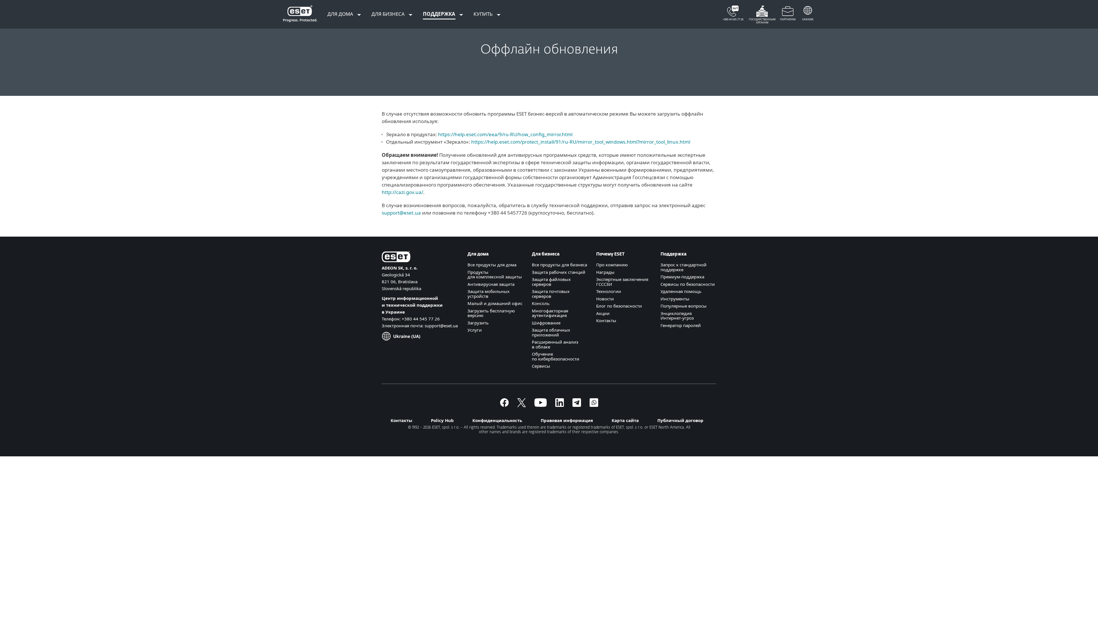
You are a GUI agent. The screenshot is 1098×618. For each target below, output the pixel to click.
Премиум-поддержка (682, 277)
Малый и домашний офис (495, 303)
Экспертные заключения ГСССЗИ (622, 281)
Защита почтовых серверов (551, 293)
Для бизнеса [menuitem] (388, 14)
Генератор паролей (681, 325)
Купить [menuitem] (484, 14)
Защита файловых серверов (551, 281)
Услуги (475, 330)
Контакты (606, 320)
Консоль (541, 303)
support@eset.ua (401, 212)
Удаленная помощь (681, 291)
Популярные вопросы (684, 306)
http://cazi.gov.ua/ (402, 192)
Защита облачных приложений (551, 332)
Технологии (608, 291)
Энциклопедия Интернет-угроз (677, 315)
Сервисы (541, 366)
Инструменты (675, 299)
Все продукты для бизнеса (559, 265)
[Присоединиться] (594, 405)
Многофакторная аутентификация (550, 313)
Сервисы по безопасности (688, 284)
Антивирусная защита (491, 284)
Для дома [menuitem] (340, 14)
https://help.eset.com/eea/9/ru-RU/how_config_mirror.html (505, 134)
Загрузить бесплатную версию (491, 313)
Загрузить (478, 323)
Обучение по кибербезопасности (555, 356)
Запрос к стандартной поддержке (684, 267)
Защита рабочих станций (558, 272)
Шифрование (546, 323)
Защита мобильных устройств (489, 293)
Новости (605, 299)
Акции (603, 313)
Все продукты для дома (492, 265)
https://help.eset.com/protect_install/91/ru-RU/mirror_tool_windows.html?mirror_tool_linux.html (580, 141)
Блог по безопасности (619, 306)
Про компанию (612, 265)
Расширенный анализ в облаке (555, 344)
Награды (605, 272)
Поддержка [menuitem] (439, 14)
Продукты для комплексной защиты (495, 274)
